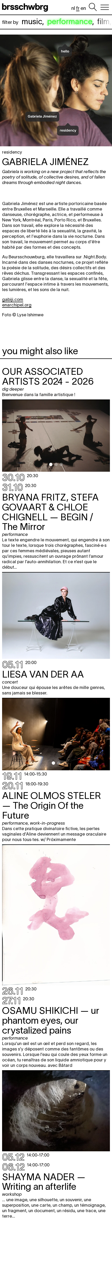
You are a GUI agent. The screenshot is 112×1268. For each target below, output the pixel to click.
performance (69, 21)
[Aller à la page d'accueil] (26, 7)
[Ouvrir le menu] (104, 7)
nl (73, 8)
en (83, 8)
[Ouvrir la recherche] (92, 7)
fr (77, 8)
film (103, 21)
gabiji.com (12, 299)
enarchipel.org (17, 305)
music (32, 21)
